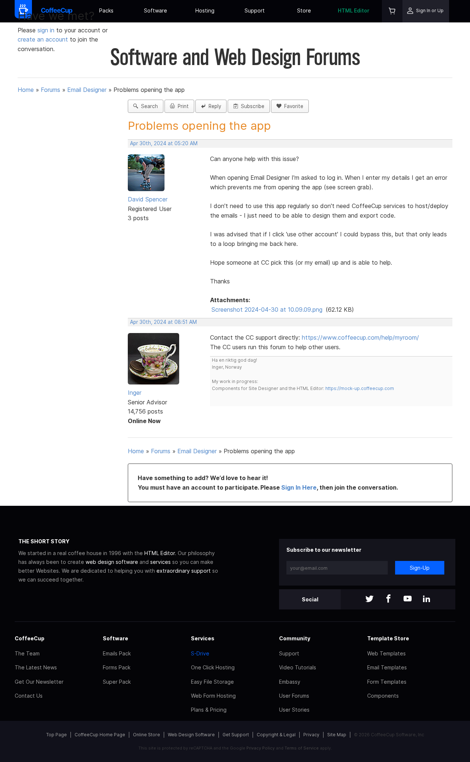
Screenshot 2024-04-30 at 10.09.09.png (267, 309)
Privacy (311, 734)
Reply (213, 106)
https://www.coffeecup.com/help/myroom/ (360, 337)
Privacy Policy (260, 748)
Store (304, 10)
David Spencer (147, 199)
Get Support (236, 734)
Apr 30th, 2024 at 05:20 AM (164, 143)
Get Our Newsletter (39, 682)
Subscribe (251, 106)
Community (294, 638)
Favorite (292, 106)
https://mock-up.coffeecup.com (359, 388)
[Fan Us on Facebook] (388, 599)
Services (202, 638)
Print (182, 106)
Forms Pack (116, 667)
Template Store (388, 638)
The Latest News (36, 667)
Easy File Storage (212, 682)
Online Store (146, 734)
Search (148, 106)
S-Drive (200, 653)
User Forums (294, 696)
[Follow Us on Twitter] (369, 599)
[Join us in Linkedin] (427, 599)
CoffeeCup (29, 638)
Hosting (204, 10)
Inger (134, 392)
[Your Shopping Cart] (392, 11)
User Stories (294, 709)
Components (383, 696)
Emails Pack (117, 653)
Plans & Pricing (209, 709)
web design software (112, 562)
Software (155, 10)
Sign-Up (420, 568)
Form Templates (386, 682)
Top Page (56, 734)
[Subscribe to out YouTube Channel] (407, 599)
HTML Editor (353, 10)
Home (26, 89)
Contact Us (29, 696)
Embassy (289, 682)
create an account (43, 39)
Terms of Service (302, 748)
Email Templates (387, 667)
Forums (50, 89)
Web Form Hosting (213, 696)
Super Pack (117, 682)
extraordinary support (183, 571)
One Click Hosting (213, 667)
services (160, 562)
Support (255, 10)
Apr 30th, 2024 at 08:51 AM (163, 322)
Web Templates (386, 653)
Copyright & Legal (276, 734)
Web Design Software (191, 734)
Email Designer (86, 89)
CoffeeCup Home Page (100, 734)
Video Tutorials (297, 667)
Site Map (336, 734)
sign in (46, 30)
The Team (27, 653)
